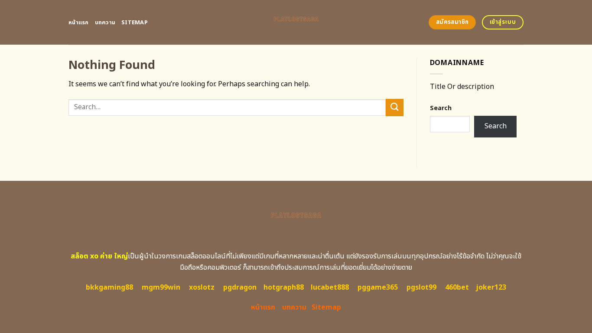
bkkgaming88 (109, 287)
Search (441, 108)
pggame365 (378, 287)
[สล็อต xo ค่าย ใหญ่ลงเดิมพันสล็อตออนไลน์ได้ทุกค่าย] (296, 22)
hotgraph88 (283, 287)
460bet (457, 287)
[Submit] (394, 107)
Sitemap (134, 22)
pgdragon (240, 287)
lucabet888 (330, 287)
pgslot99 (421, 287)
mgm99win (161, 287)
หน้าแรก (78, 22)
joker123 (491, 287)
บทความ (105, 22)
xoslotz (202, 287)
